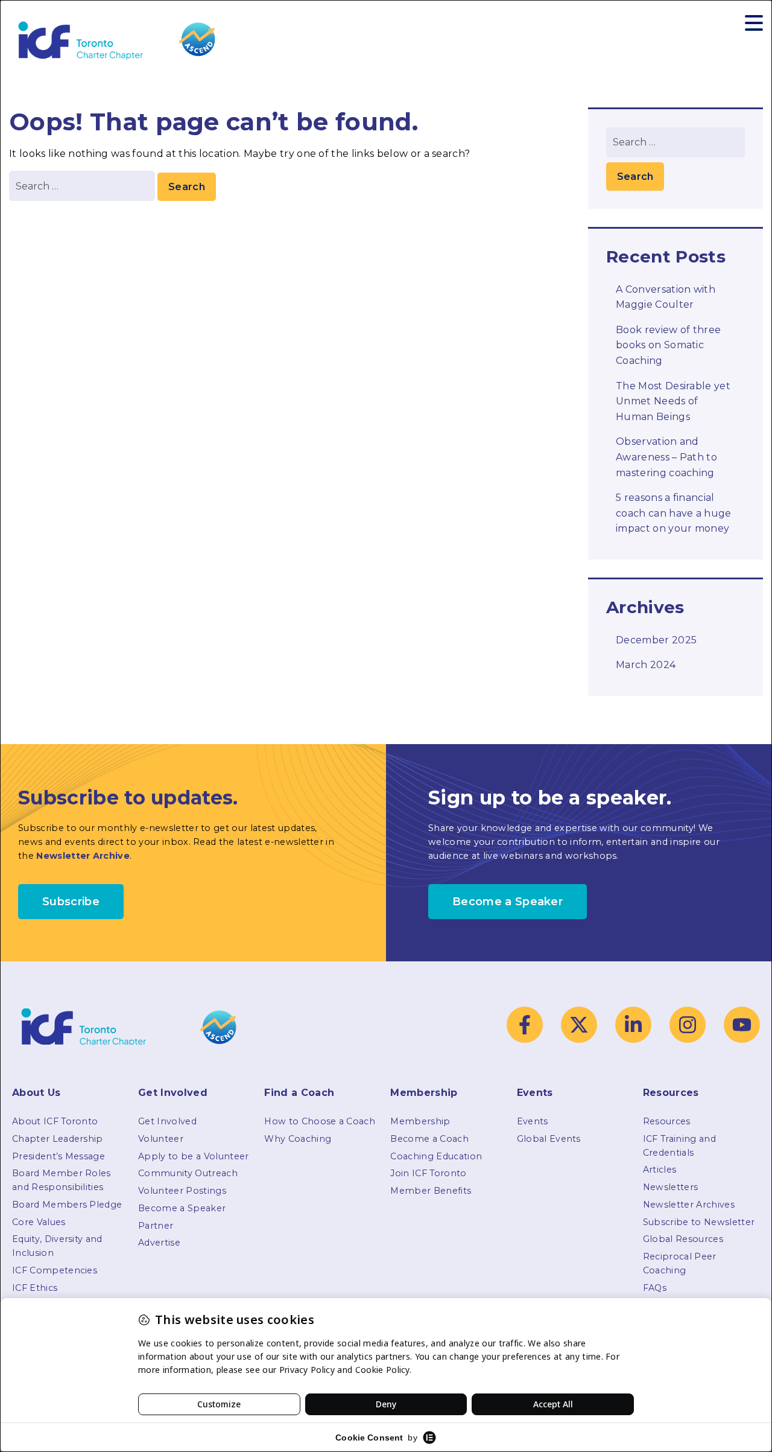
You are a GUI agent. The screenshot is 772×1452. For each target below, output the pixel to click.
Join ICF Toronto (428, 1173)
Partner (155, 1225)
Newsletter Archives (689, 1204)
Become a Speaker (182, 1208)
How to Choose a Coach (319, 1121)
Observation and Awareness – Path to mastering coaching (666, 457)
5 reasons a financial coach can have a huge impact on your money (674, 513)
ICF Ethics (34, 1287)
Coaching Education (436, 1156)
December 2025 (656, 640)
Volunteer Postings (182, 1190)
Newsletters (670, 1187)
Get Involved (167, 1121)
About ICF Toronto (55, 1121)
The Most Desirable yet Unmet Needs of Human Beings (673, 401)
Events (532, 1121)
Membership (420, 1121)
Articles (660, 1169)
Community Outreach (188, 1173)
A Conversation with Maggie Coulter (665, 297)
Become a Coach (429, 1138)
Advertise (159, 1242)
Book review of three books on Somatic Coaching (668, 345)
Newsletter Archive (83, 855)
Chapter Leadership (57, 1138)
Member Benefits (430, 1190)
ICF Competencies (54, 1270)
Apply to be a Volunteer (193, 1156)
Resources (667, 1121)
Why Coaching (297, 1138)
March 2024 (646, 664)
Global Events (549, 1138)
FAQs (654, 1287)
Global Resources (683, 1239)
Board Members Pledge (67, 1204)
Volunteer (160, 1138)
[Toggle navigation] (754, 23)
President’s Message (58, 1156)
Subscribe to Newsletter (699, 1222)
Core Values (39, 1222)
